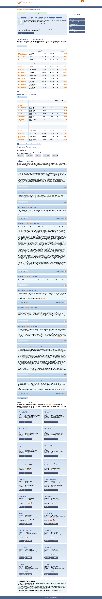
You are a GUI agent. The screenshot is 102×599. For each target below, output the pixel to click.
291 (29, 537)
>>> (39, 143)
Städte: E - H (29, 155)
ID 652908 (56, 267)
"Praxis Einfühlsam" (29, 170)
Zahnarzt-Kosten (21, 13)
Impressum (55, 597)
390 (28, 486)
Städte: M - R (46, 155)
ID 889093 (20, 182)
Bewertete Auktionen (74, 24)
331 (54, 486)
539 (29, 469)
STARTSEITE (19, 9)
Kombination (21, 69)
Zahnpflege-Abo (22, 78)
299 (28, 520)
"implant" (27, 307)
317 (32, 503)
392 (54, 469)
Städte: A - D (20, 155)
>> (37, 143)
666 (54, 418)
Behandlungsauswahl (22, 46)
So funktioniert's (31, 33)
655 (28, 435)
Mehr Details (21, 422)
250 (55, 554)
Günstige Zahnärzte (73, 31)
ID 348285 (63, 389)
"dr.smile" (27, 207)
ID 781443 (53, 214)
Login (83, 1)
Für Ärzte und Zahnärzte (50, 0)
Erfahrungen (72, 29)
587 (55, 435)
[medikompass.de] (28, 3)
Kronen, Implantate (22, 56)
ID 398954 (59, 336)
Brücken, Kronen (22, 63)
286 (54, 520)
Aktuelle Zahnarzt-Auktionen (75, 21)
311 (54, 503)
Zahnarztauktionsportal (50, 404)
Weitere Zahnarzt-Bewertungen (22, 398)
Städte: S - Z (55, 155)
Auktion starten (73, 19)
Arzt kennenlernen (28, 422)
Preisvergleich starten (22, 33)
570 (55, 452)
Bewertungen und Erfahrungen (40, 13)
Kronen (20, 110)
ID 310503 (36, 370)
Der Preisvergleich (26, 9)
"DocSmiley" (28, 346)
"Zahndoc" (27, 276)
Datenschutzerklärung (50, 597)
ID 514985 (43, 298)
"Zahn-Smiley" (28, 223)
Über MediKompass (57, 0)
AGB (45, 597)
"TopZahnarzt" (28, 192)
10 (33, 143)
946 (28, 418)
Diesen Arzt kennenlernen (23, 187)
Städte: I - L (37, 155)
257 (29, 554)
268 (54, 537)
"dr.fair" (27, 290)
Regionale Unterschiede (74, 26)
